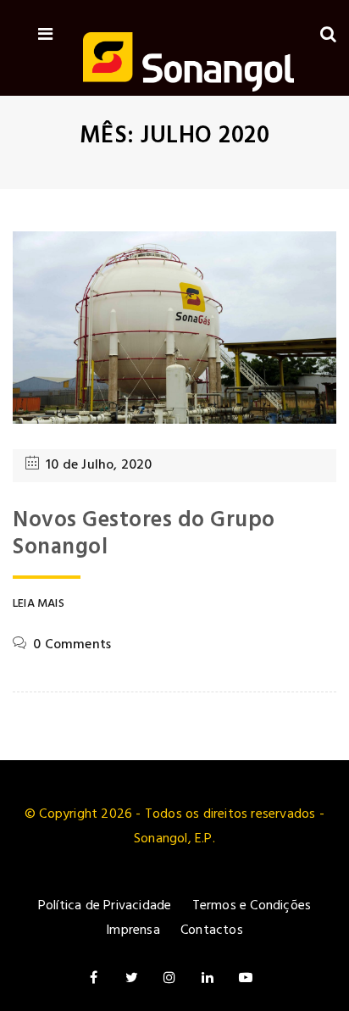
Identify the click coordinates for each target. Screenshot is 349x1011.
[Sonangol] (188, 64)
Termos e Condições (252, 906)
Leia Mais (38, 605)
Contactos (211, 930)
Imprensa (133, 930)
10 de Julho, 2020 (99, 465)
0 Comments (72, 645)
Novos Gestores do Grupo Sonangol (144, 534)
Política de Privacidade (105, 906)
